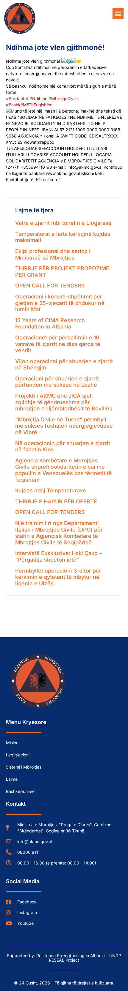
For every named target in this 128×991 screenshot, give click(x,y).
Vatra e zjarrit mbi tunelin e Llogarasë (63, 223)
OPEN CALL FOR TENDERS (50, 285)
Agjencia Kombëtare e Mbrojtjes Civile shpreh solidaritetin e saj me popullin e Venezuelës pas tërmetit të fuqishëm (63, 470)
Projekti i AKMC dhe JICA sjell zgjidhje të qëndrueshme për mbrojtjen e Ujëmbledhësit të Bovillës (63, 402)
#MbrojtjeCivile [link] (63, 98)
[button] (118, 14)
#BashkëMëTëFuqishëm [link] (29, 104)
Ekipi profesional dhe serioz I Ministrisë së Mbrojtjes (52, 254)
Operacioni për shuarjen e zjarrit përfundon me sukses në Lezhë (57, 381)
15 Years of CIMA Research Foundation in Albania (50, 323)
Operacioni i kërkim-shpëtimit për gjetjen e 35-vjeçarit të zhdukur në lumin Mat (59, 302)
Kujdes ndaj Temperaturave (50, 490)
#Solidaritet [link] (17, 98)
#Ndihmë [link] (38, 98)
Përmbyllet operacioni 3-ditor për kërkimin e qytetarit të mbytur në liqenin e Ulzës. (58, 577)
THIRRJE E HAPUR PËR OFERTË (56, 501)
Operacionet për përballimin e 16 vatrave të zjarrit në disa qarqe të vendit (57, 343)
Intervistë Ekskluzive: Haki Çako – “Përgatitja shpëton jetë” (58, 556)
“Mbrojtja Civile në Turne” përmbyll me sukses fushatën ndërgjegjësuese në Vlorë (64, 425)
